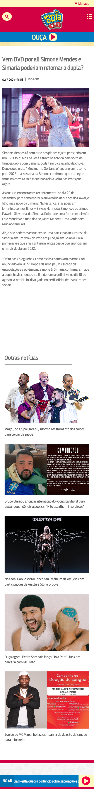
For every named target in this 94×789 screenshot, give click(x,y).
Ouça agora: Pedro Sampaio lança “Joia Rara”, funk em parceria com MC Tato (42, 659)
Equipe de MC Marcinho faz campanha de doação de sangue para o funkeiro (46, 737)
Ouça (39, 37)
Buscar (7, 16)
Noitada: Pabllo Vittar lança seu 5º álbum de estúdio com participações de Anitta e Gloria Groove (44, 581)
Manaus (83, 3)
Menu (89, 16)
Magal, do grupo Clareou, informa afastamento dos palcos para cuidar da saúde (44, 431)
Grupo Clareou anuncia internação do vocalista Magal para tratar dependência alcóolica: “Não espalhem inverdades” (45, 504)
